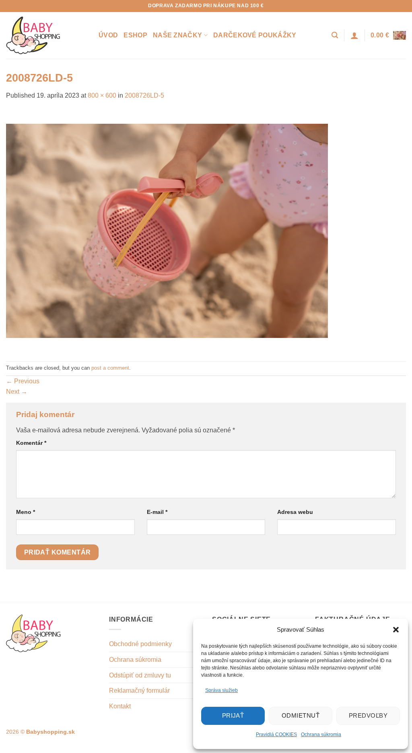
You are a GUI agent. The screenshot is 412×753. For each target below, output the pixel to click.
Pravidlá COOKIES (276, 734)
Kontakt (120, 706)
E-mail (157, 512)
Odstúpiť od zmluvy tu (140, 675)
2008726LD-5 (144, 95)
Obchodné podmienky (140, 643)
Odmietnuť (300, 715)
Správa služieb (221, 690)
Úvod (108, 35)
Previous (22, 381)
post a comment (110, 368)
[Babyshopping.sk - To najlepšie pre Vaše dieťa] (46, 35)
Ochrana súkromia (321, 734)
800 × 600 (102, 95)
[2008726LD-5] (167, 230)
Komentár (31, 443)
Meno (25, 512)
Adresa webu (295, 512)
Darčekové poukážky (255, 35)
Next (16, 391)
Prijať (233, 715)
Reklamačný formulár (139, 690)
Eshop (135, 35)
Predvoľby (368, 715)
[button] (396, 630)
